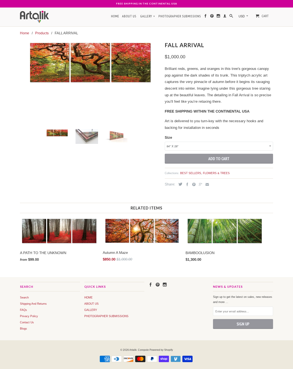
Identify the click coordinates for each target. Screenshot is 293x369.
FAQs (23, 310)
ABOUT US (129, 16)
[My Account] (225, 16)
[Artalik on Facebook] (205, 16)
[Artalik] (34, 17)
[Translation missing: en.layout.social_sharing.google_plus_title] (199, 184)
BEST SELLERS (190, 173)
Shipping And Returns (33, 303)
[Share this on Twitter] (179, 184)
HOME (115, 16)
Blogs (23, 328)
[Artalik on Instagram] (218, 16)
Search (24, 297)
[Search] (231, 16)
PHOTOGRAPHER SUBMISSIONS (180, 16)
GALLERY (147, 16)
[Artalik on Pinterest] (212, 16)
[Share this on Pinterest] (193, 184)
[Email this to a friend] (206, 184)
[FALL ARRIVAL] (90, 62)
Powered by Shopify (161, 349)
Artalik (133, 349)
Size (168, 138)
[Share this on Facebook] (186, 184)
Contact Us (27, 322)
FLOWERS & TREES (216, 173)
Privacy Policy (29, 316)
